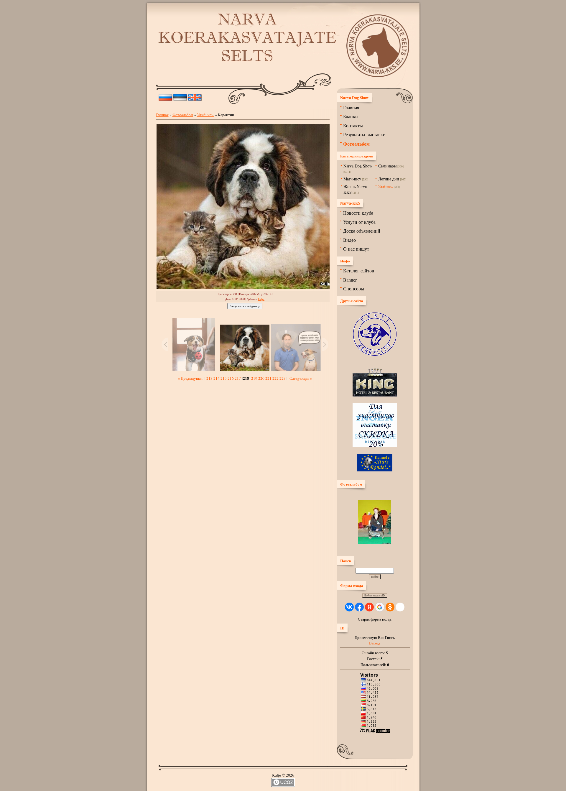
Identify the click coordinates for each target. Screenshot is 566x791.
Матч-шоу (352, 179)
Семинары (387, 166)
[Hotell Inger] (375, 445)
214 (216, 378)
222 (275, 378)
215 (224, 378)
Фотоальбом (182, 114)
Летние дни (388, 179)
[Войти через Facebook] (359, 607)
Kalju (261, 299)
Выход (374, 643)
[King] (375, 395)
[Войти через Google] (379, 607)
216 (231, 378)
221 (268, 378)
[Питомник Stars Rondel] (374, 470)
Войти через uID (374, 595)
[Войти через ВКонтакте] (349, 607)
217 (238, 378)
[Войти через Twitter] (400, 607)
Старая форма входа (374, 619)
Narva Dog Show (357, 166)
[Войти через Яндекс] (369, 607)
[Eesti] (180, 96)
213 (209, 378)
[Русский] (165, 96)
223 (282, 378)
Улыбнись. (205, 114)
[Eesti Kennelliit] (374, 354)
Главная (162, 114)
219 (254, 378)
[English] (195, 96)
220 (261, 378)
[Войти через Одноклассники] (390, 607)
